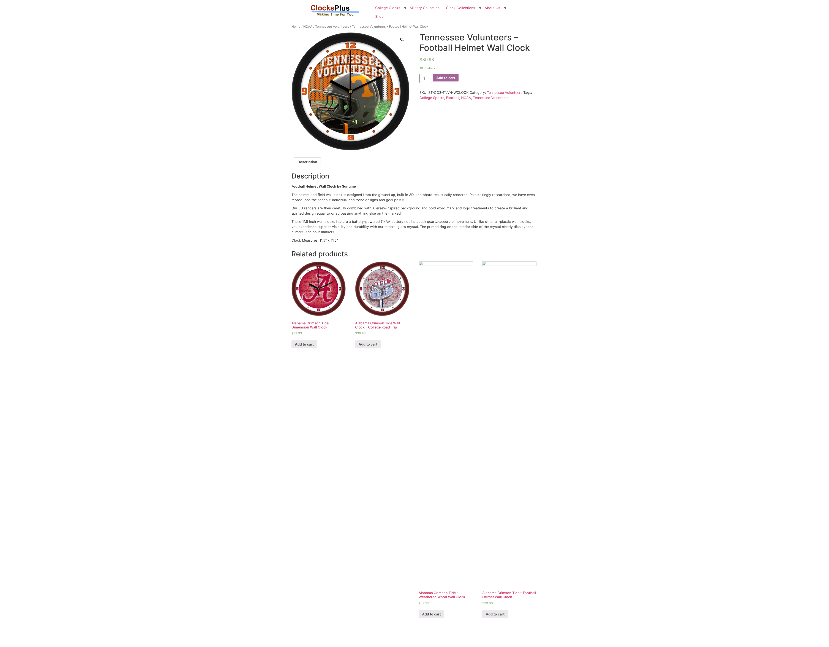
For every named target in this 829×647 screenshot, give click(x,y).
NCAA (307, 27)
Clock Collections (460, 8)
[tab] (307, 161)
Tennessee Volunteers (332, 27)
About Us (492, 8)
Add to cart (445, 78)
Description (307, 162)
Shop (379, 16)
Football (452, 98)
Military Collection (425, 8)
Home (296, 27)
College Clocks (387, 8)
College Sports (431, 98)
